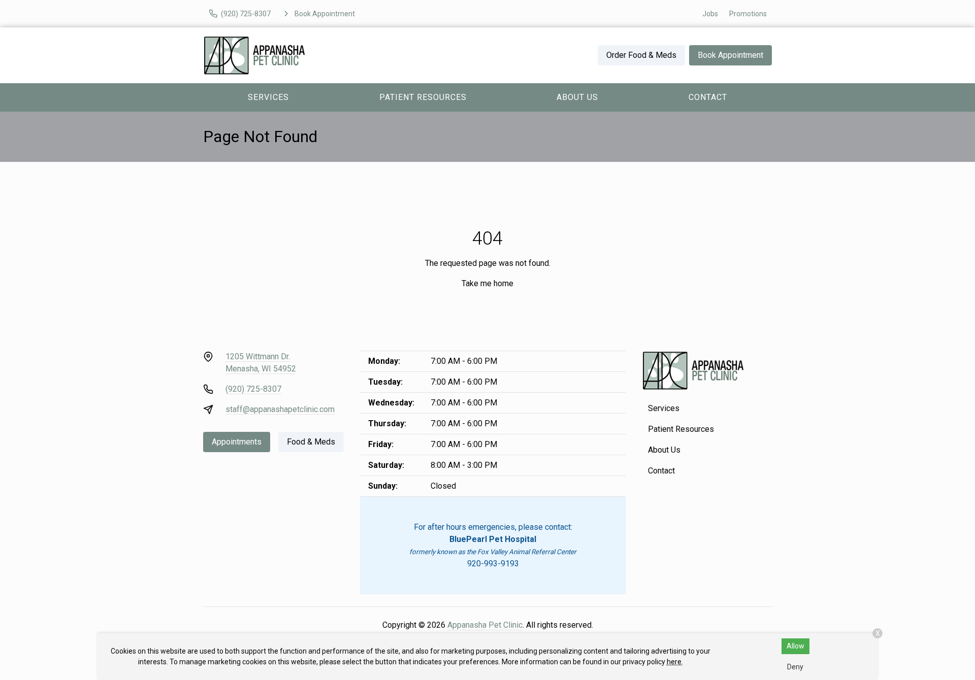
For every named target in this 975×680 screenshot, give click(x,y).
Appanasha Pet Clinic (485, 625)
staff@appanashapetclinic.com (280, 409)
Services (268, 97)
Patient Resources (423, 97)
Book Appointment (730, 55)
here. (675, 662)
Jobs (710, 14)
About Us (577, 97)
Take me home (487, 283)
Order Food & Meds (641, 55)
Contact (708, 97)
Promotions (748, 14)
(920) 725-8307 (253, 389)
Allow (795, 646)
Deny (795, 667)
